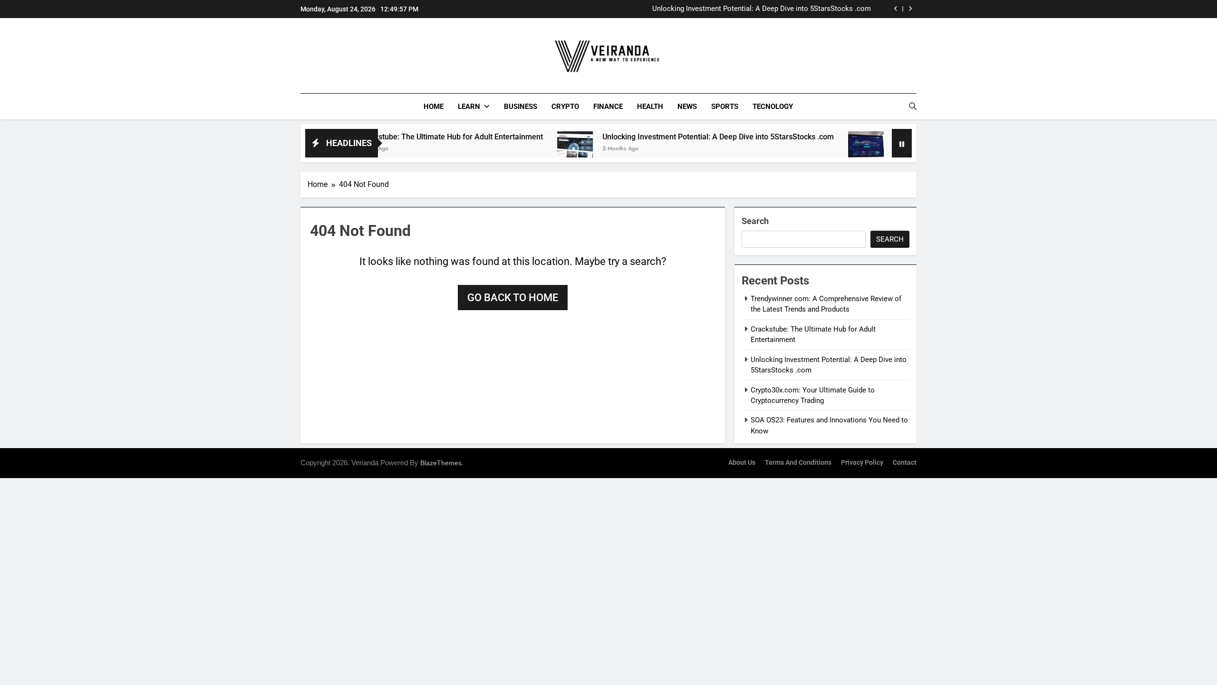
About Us (741, 463)
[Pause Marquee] (902, 143)
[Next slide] (910, 9)
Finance (608, 106)
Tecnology (773, 106)
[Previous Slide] (895, 9)
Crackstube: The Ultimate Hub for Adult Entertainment (427, 136)
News (687, 106)
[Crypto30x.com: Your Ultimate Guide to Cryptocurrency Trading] (842, 149)
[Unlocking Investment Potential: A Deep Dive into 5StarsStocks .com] (551, 149)
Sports (724, 106)
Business (520, 106)
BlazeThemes (441, 463)
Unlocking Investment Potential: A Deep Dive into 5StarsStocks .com (761, 9)
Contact (905, 463)
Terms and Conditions (798, 463)
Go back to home (512, 297)
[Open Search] (913, 106)
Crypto (565, 106)
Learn (469, 106)
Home (434, 106)
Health (650, 106)
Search (755, 221)
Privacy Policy (862, 463)
